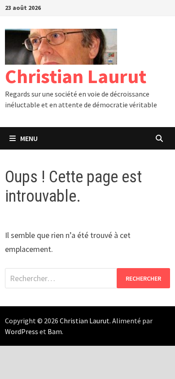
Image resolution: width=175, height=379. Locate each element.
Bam (55, 331)
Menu (29, 138)
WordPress (21, 331)
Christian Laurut (75, 76)
